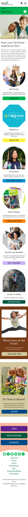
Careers (14, 463)
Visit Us (14, 460)
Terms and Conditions (14, 471)
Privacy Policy (14, 473)
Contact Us (14, 458)
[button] (22, 3)
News (14, 468)
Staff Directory (14, 465)
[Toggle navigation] (25, 3)
